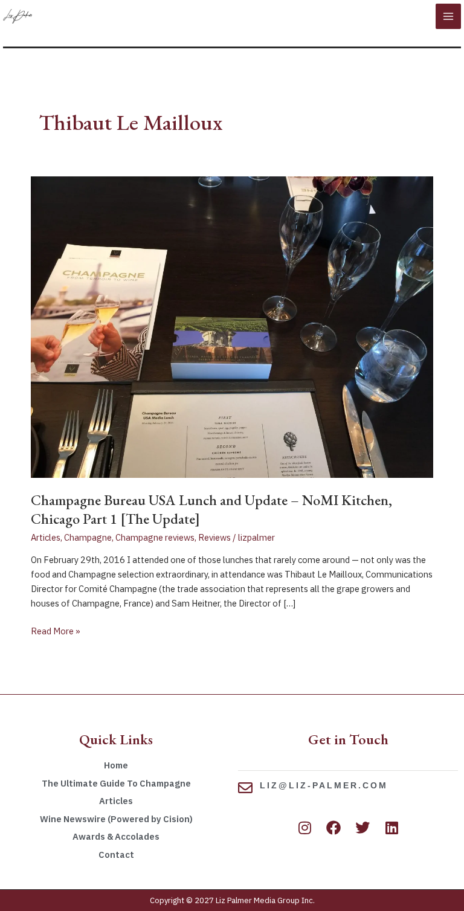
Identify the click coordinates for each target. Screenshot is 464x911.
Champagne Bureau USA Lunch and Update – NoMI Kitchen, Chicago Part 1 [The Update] (211, 509)
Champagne (88, 537)
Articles (45, 537)
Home (116, 765)
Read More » (55, 630)
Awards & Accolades (116, 836)
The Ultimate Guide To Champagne (116, 783)
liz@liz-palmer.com (324, 785)
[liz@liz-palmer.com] (245, 788)
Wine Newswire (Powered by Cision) (116, 819)
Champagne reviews (155, 537)
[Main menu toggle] (448, 16)
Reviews (214, 537)
